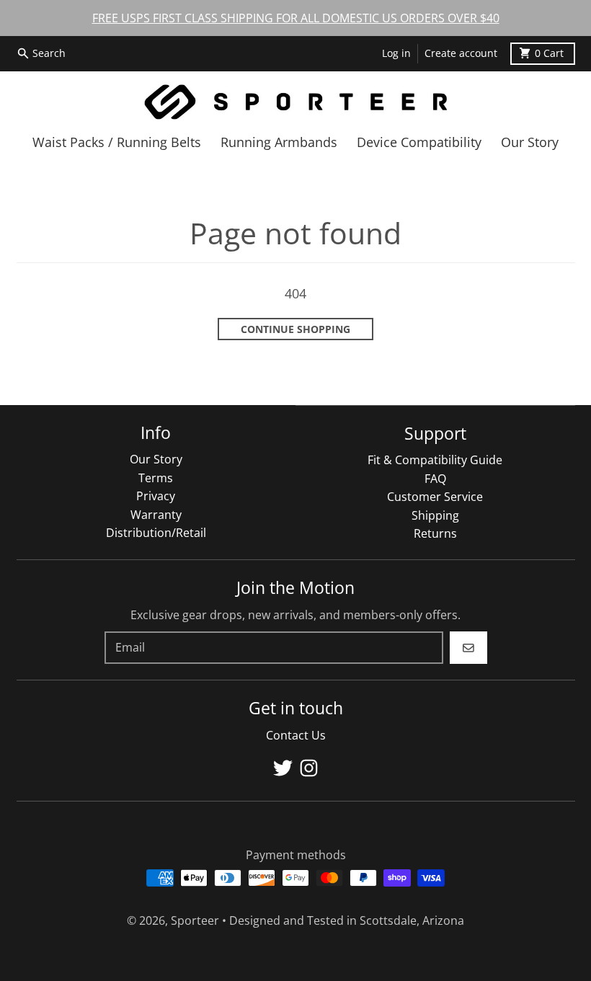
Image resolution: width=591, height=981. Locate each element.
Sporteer (195, 920)
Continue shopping (295, 329)
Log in (396, 53)
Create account (461, 53)
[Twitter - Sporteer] (283, 768)
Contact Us (296, 735)
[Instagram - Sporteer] (309, 768)
